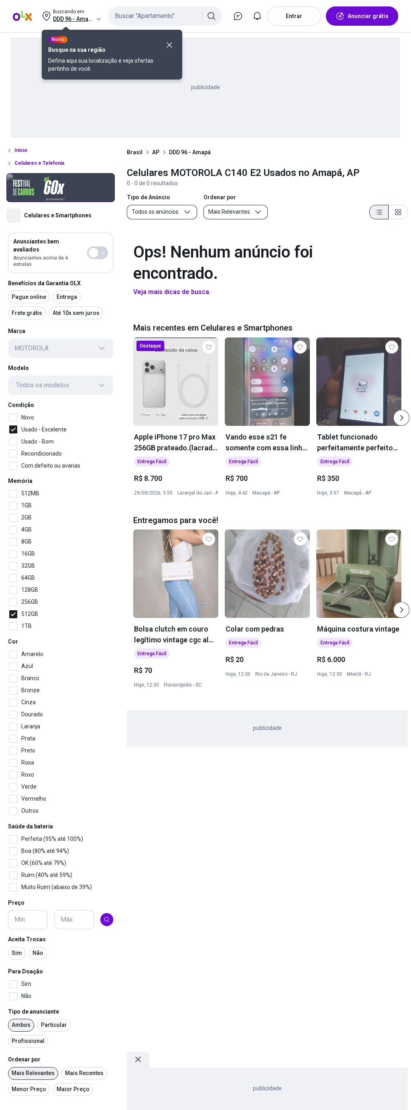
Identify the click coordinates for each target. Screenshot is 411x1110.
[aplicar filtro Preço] (106, 919)
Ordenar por (24, 1059)
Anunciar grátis (368, 16)
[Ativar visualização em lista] (379, 212)
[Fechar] (169, 45)
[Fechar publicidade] (138, 1059)
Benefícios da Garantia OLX (44, 283)
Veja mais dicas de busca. (172, 292)
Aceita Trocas (27, 939)
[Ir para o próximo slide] (401, 418)
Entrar (294, 16)
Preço (16, 902)
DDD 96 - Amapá (190, 152)
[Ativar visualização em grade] (398, 212)
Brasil (134, 152)
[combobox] (165, 16)
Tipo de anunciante (33, 1011)
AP (155, 152)
